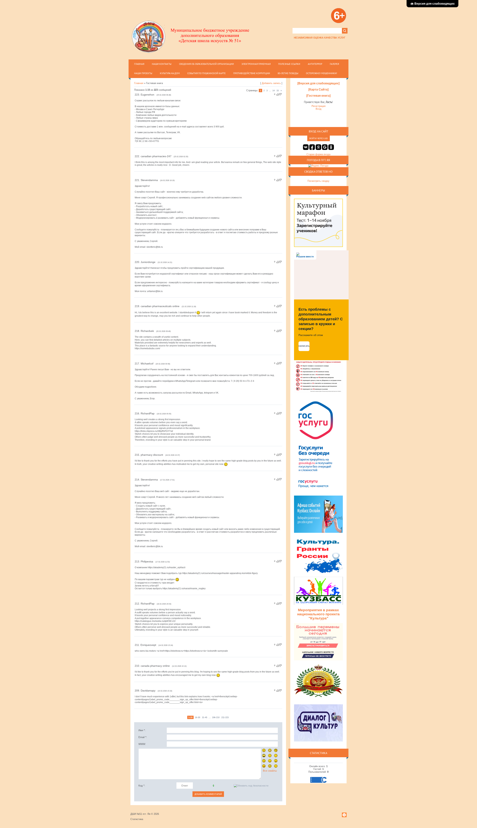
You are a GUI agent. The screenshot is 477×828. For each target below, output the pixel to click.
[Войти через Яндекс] (318, 147)
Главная (138, 83)
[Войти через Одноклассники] (331, 147)
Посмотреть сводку (318, 181)
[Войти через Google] (325, 147)
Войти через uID (318, 138)
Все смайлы (270, 770)
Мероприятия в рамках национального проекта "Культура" (318, 614)
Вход (318, 108)
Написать (303, 346)
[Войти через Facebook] (312, 147)
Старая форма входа (318, 154)
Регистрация (319, 106)
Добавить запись (271, 83)
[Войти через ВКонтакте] (306, 147)
